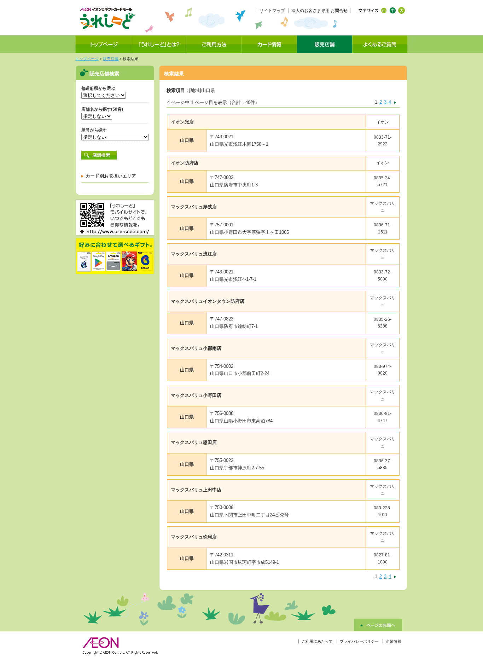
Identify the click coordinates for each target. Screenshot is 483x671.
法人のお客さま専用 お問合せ (319, 10)
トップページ (87, 59)
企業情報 (393, 641)
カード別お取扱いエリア (111, 176)
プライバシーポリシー (359, 641)
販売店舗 (110, 59)
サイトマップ (272, 10)
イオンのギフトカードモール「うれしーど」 (107, 18)
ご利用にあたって (317, 641)
